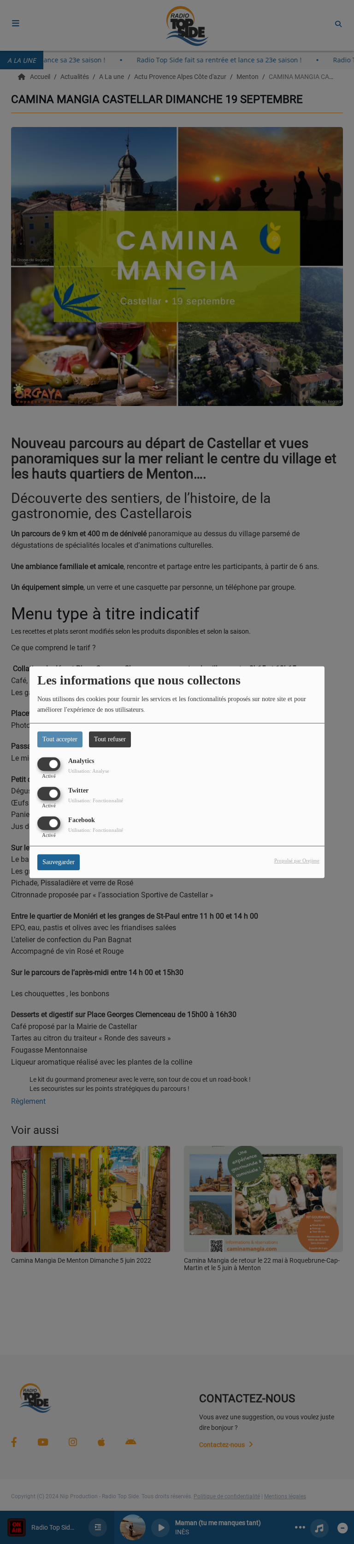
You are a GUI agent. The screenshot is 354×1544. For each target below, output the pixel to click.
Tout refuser (110, 739)
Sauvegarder (58, 862)
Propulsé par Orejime (296, 860)
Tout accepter (59, 739)
